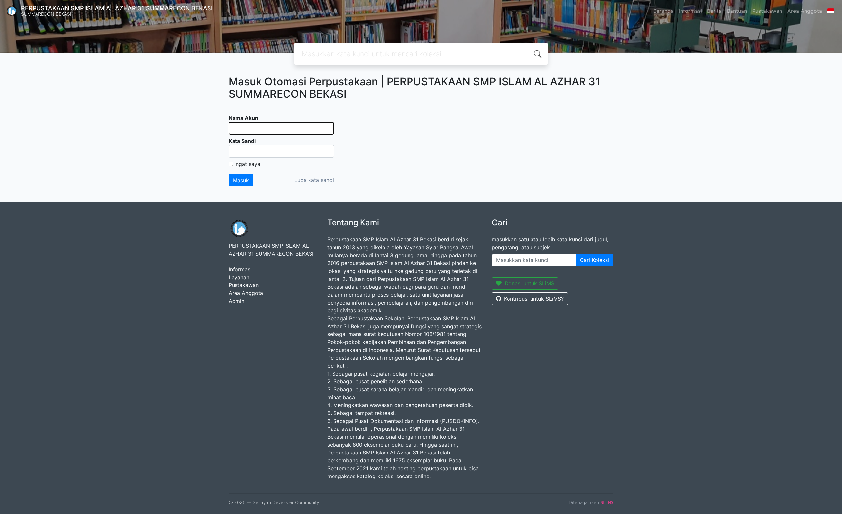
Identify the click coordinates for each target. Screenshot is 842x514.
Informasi (690, 11)
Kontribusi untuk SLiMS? (534, 298)
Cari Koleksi (594, 260)
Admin (236, 301)
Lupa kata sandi (314, 180)
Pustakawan (767, 11)
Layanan (239, 277)
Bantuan (737, 11)
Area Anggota (804, 11)
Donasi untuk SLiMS (529, 283)
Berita (714, 11)
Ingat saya (247, 164)
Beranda (663, 11)
